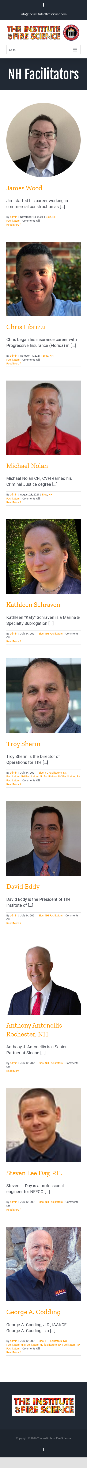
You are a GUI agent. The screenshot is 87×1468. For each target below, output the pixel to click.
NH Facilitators (54, 633)
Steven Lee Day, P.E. (34, 1173)
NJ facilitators (48, 776)
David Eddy (23, 886)
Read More (12, 224)
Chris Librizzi (26, 327)
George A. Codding (33, 1312)
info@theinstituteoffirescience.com (44, 14)
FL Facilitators (53, 772)
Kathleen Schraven (33, 604)
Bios (48, 216)
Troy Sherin (23, 744)
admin (13, 216)
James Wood (24, 188)
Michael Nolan (27, 466)
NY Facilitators (67, 776)
